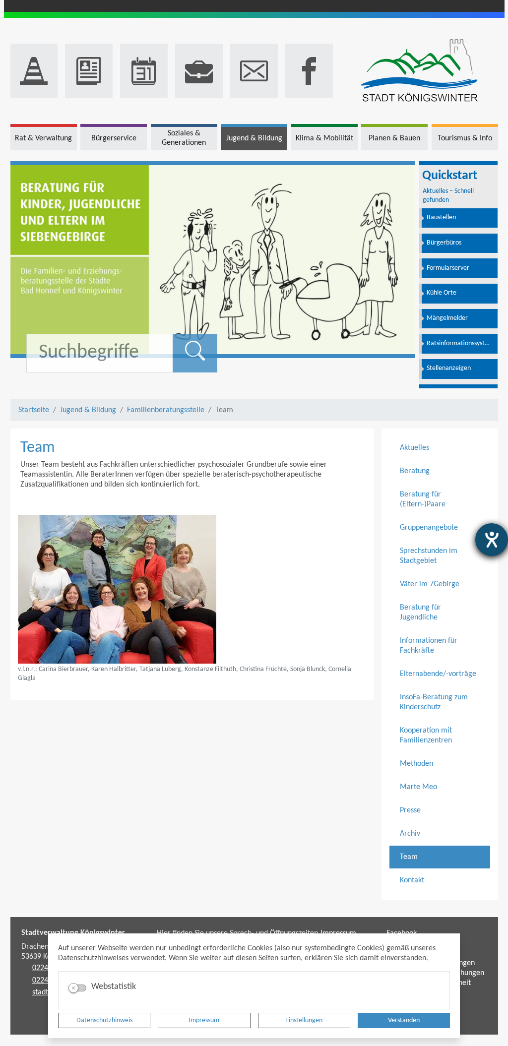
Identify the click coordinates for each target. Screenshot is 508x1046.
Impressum (204, 1020)
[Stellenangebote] (199, 71)
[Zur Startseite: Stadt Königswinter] (419, 71)
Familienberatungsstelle (165, 410)
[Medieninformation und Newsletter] (89, 71)
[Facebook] (309, 71)
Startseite (33, 410)
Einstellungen (303, 1020)
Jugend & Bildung (88, 410)
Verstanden (404, 1020)
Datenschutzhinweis (104, 1020)
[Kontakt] (254, 71)
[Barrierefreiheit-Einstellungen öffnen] (491, 539)
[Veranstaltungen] (144, 71)
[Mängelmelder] (34, 71)
